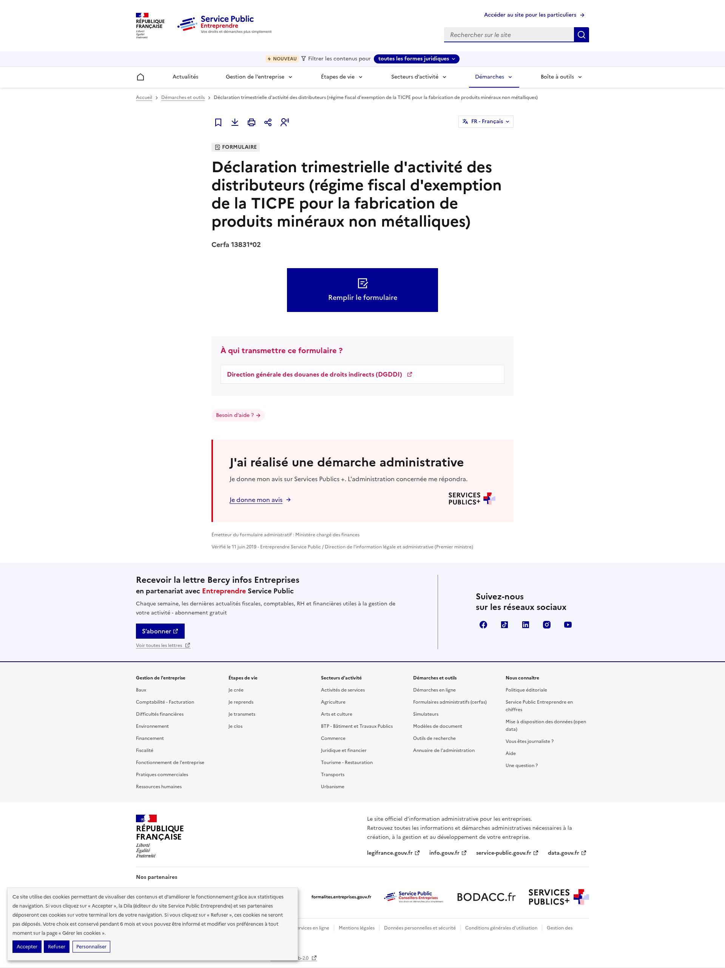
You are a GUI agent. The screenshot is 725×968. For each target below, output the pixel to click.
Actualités (185, 77)
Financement (150, 738)
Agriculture (333, 702)
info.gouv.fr (444, 853)
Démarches (489, 77)
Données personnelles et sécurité (420, 928)
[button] (285, 122)
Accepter (27, 946)
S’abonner (156, 631)
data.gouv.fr (563, 853)
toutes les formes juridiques (413, 59)
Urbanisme (332, 786)
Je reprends (240, 702)
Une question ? (522, 765)
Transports (332, 774)
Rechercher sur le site (581, 34)
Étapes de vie (338, 77)
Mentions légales (357, 928)
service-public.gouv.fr (503, 853)
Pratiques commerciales (162, 774)
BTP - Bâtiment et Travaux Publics (357, 726)
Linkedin (525, 624)
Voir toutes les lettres (159, 645)
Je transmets (241, 714)
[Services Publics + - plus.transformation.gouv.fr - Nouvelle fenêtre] (559, 897)
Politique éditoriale (526, 690)
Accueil (144, 97)
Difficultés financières (160, 714)
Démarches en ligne (434, 690)
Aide (511, 753)
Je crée (236, 690)
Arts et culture (336, 714)
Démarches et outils (183, 97)
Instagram (546, 624)
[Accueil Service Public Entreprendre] (226, 32)
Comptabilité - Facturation (165, 702)
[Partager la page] (268, 122)
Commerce (333, 738)
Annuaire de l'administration (444, 750)
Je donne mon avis (256, 499)
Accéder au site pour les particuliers (530, 15)
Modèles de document (437, 726)
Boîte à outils (557, 77)
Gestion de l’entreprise (255, 77)
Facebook (483, 624)
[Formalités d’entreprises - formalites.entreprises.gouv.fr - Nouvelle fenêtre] (341, 897)
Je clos (235, 726)
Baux (141, 690)
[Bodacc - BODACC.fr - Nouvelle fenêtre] (486, 897)
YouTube (567, 624)
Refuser (56, 946)
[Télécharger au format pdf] (235, 122)
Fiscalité (144, 750)
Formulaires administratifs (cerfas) (450, 702)
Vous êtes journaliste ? (530, 741)
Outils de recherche (434, 738)
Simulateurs (425, 714)
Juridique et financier (344, 750)
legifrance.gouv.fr (390, 853)
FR (487, 121)
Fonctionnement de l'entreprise (170, 762)
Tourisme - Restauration (347, 762)
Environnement (152, 726)
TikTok (504, 624)
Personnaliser (91, 946)
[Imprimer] (251, 122)
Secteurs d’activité (414, 77)
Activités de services (343, 690)
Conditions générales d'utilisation (501, 928)
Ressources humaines (159, 786)
